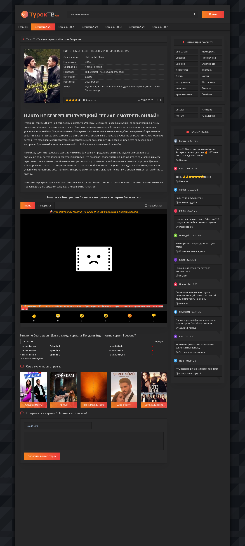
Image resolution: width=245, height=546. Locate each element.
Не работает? (156, 205)
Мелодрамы (208, 51)
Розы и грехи (186, 227)
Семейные (207, 94)
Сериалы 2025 (66, 26)
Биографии (182, 51)
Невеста (183, 181)
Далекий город (187, 328)
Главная (23, 26)
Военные (180, 63)
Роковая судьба (188, 202)
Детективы (182, 70)
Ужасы (205, 76)
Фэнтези (206, 88)
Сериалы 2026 (43, 26)
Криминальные (184, 94)
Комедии (181, 88)
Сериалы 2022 (137, 26)
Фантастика (208, 82)
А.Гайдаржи (208, 115)
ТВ (44, 14)
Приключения (209, 57)
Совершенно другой (190, 373)
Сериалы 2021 (160, 26)
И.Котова (207, 109)
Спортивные (208, 63)
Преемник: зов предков (192, 251)
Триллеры (207, 70)
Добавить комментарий (42, 456)
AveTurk (180, 115)
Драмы (179, 76)
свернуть (158, 341)
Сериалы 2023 (113, 26)
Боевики (180, 57)
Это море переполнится (192, 352)
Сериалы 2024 (90, 26)
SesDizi (180, 109)
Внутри (183, 160)
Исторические (183, 82)
